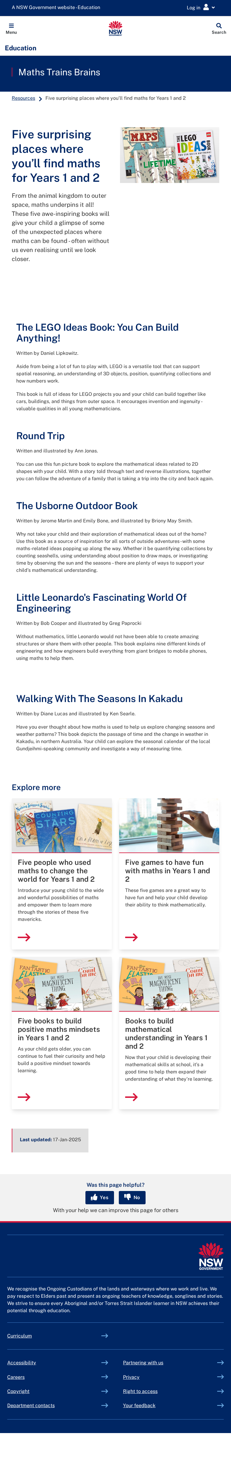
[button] (11, 28)
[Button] (20, 279)
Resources (23, 98)
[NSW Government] (211, 1256)
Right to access (140, 1391)
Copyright (18, 1391)
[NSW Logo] (116, 28)
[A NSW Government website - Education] (57, 7)
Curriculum (19, 1336)
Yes (104, 1197)
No (136, 1197)
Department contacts (31, 1405)
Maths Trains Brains (59, 72)
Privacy (131, 1377)
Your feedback (139, 1405)
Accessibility (21, 1363)
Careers (16, 1377)
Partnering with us (143, 1363)
